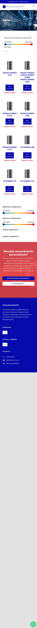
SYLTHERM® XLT (27, 181)
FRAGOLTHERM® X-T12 (10, 148)
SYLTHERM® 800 (27, 147)
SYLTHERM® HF (9, 181)
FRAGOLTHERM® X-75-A (10, 114)
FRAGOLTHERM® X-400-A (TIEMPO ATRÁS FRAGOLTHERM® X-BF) (27, 77)
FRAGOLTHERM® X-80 (27, 114)
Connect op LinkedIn (12, 363)
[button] (33, 624)
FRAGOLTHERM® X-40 (10, 74)
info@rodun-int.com (12, 360)
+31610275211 (10, 357)
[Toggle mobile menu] (33, 6)
